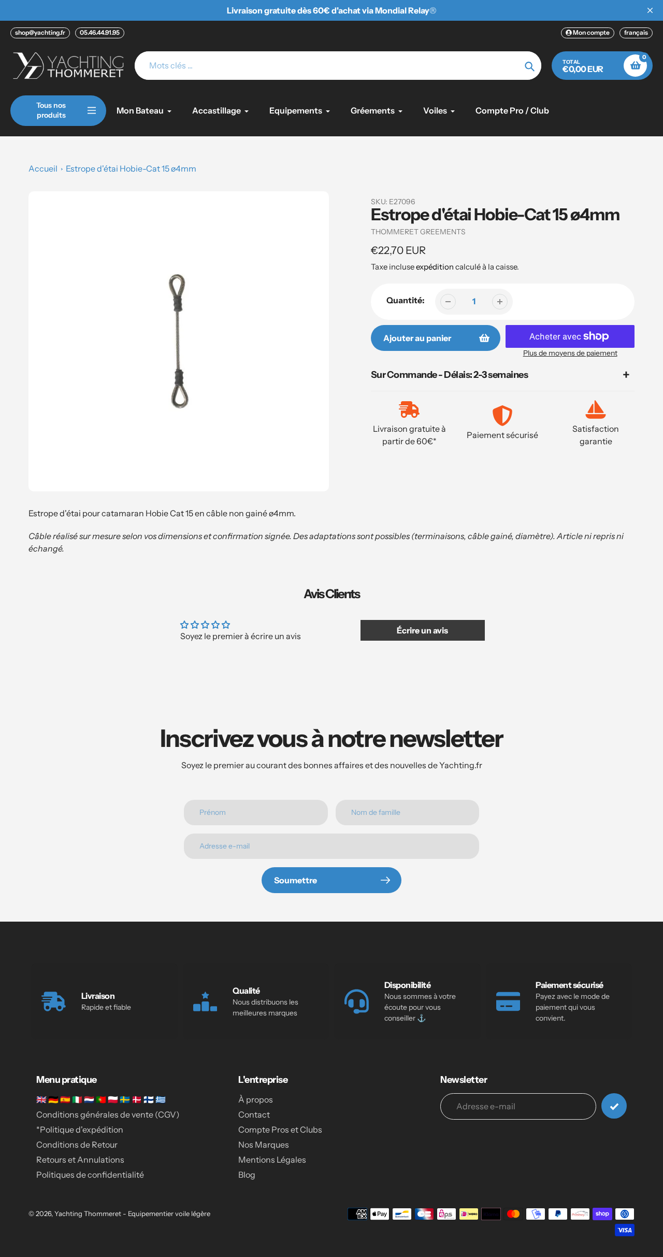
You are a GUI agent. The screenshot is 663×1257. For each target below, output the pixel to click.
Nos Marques (263, 1144)
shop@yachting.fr (40, 32)
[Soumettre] (614, 1106)
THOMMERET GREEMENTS (418, 231)
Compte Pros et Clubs (280, 1129)
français (636, 32)
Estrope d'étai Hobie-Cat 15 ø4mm (131, 168)
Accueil (42, 168)
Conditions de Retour (77, 1144)
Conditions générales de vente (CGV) (108, 1114)
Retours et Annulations (80, 1159)
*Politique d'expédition (79, 1129)
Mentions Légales (272, 1159)
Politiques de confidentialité (90, 1174)
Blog (246, 1174)
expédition (435, 267)
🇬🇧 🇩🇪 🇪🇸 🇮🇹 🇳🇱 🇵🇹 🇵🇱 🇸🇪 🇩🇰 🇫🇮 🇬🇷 (101, 1099)
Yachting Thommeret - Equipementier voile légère (132, 1213)
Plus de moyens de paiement (570, 353)
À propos (255, 1099)
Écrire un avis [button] (422, 630)
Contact (254, 1114)
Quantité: (405, 300)
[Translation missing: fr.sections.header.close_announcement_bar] (650, 10)
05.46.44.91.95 (100, 32)
